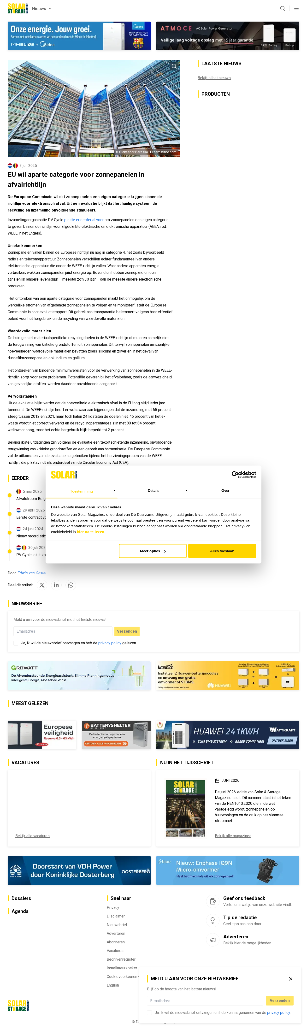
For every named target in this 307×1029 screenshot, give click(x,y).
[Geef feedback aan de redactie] (212, 901)
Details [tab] (153, 490)
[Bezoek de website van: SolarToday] (227, 675)
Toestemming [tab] (81, 491)
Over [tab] (225, 490)
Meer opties (150, 551)
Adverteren (116, 933)
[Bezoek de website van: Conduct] (42, 735)
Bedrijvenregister (121, 959)
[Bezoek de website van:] (227, 36)
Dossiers (21, 898)
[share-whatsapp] (70, 585)
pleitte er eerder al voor (84, 220)
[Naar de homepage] (18, 8)
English (113, 985)
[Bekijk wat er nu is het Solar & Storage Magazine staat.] (185, 808)
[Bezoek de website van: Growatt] (79, 675)
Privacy (113, 907)
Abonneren (116, 942)
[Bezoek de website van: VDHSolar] (79, 870)
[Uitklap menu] (296, 8)
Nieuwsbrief (117, 925)
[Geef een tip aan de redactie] (212, 920)
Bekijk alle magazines (233, 836)
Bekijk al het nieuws (214, 78)
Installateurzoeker (122, 968)
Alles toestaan (222, 551)
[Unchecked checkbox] (149, 1012)
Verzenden (280, 1000)
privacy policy (278, 1012)
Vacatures (115, 950)
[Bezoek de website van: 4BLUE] (227, 870)
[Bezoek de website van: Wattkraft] (227, 735)
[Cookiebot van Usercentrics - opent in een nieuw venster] (235, 474)
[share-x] (42, 585)
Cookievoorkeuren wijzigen (129, 976)
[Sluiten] (291, 979)
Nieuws (39, 8)
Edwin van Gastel (32, 573)
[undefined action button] (261, 1000)
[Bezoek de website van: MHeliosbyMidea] (79, 36)
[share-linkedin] (56, 585)
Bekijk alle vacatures (32, 836)
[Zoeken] (282, 8)
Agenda (20, 911)
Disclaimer (116, 916)
